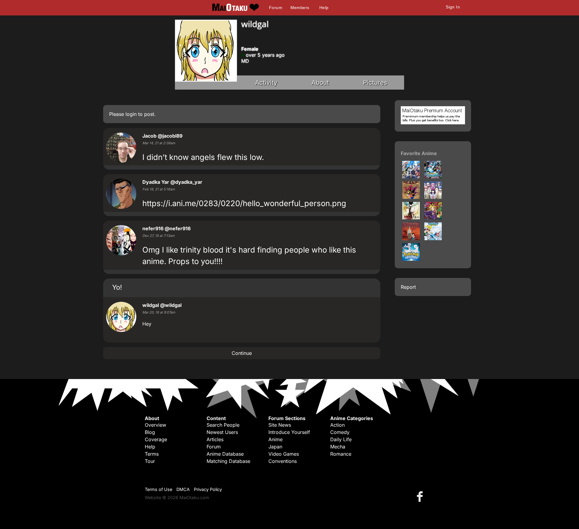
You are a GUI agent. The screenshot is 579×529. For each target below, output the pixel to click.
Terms (152, 454)
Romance (340, 454)
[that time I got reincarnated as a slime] (411, 177)
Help (324, 7)
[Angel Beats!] (433, 197)
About (320, 82)
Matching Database (228, 461)
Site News (279, 425)
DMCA (183, 489)
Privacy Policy (208, 489)
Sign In (453, 7)
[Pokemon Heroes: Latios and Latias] (433, 238)
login (131, 114)
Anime (275, 439)
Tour (150, 461)
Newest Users (222, 432)
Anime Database (225, 454)
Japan (275, 447)
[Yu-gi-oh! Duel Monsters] (433, 218)
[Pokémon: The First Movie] (411, 259)
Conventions (282, 461)
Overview (155, 425)
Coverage (156, 439)
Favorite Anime (419, 153)
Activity (266, 82)
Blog (150, 432)
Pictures (375, 82)
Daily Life (341, 439)
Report (408, 287)
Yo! (117, 287)
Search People (223, 425)
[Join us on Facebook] (421, 496)
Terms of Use (158, 489)
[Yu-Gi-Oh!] (411, 197)
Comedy (340, 432)
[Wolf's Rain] (411, 218)
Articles (215, 439)
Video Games (283, 454)
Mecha (337, 447)
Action (337, 425)
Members (299, 7)
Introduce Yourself (289, 432)
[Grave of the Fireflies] (411, 238)
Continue (242, 353)
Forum (275, 7)
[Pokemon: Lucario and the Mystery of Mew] (433, 177)
